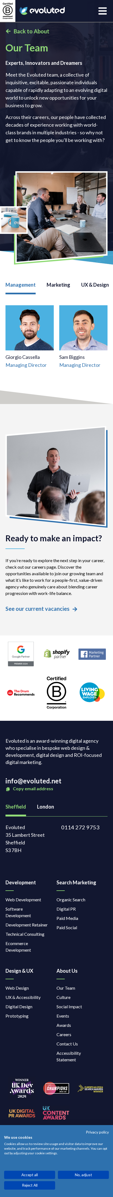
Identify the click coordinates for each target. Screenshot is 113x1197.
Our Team (65, 987)
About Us (67, 971)
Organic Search (70, 899)
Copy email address (32, 788)
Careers (63, 1034)
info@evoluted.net (33, 781)
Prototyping (17, 1015)
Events (62, 1015)
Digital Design (18, 1006)
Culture (63, 997)
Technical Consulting (24, 934)
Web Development (23, 899)
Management (20, 285)
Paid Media (67, 918)
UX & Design (95, 285)
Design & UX (19, 971)
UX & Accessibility (23, 997)
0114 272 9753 (80, 827)
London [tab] (45, 807)
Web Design (17, 987)
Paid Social (66, 927)
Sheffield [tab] (15, 807)
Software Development (18, 912)
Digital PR (66, 908)
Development (20, 882)
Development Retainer (26, 924)
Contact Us (67, 1043)
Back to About (31, 31)
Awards (63, 1025)
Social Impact (69, 1006)
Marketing (58, 285)
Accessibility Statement (68, 1056)
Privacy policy (97, 1132)
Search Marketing (76, 882)
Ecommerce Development (18, 946)
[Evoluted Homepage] (42, 10)
